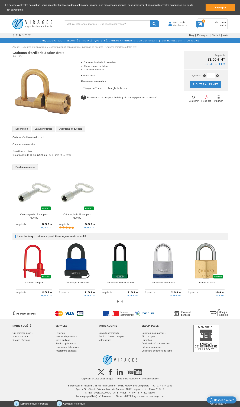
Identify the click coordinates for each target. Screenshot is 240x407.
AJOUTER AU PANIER (206, 84)
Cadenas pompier (34, 282)
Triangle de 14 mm (117, 88)
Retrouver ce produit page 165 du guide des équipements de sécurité (122, 97)
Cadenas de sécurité (92, 47)
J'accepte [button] (220, 7)
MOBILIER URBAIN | (147, 41)
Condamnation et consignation (64, 47)
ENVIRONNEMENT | (173, 41)
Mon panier (220, 22)
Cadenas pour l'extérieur (77, 282)
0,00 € (223, 25)
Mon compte (175, 22)
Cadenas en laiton (206, 282)
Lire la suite (89, 75)
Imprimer (218, 101)
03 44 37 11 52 (23, 35)
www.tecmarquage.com (152, 396)
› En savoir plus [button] (14, 9)
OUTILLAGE (192, 41)
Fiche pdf (206, 101)
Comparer (194, 101)
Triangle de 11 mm (92, 88)
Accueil (16, 47)
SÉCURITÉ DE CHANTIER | (119, 41)
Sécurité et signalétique (34, 47)
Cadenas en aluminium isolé (120, 282)
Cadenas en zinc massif (163, 282)
